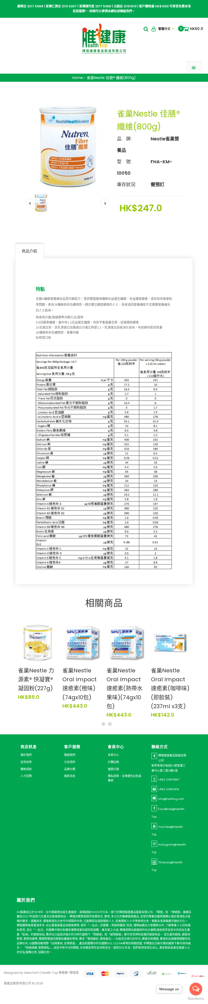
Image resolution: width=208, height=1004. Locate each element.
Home (77, 77)
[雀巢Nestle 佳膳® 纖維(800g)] (67, 146)
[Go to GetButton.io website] (196, 998)
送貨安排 (26, 762)
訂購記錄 (113, 762)
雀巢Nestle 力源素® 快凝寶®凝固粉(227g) (36, 679)
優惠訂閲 (113, 769)
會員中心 (113, 755)
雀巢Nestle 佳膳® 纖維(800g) (111, 77)
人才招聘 (26, 776)
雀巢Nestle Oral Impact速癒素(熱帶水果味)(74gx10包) (125, 688)
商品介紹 (29, 251)
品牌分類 (69, 769)
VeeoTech (31, 972)
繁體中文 (164, 29)
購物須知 (26, 769)
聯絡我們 (69, 755)
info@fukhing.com (171, 799)
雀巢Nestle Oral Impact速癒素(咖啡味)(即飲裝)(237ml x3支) (170, 688)
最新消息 (69, 776)
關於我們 (26, 755)
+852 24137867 (168, 780)
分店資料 (69, 762)
